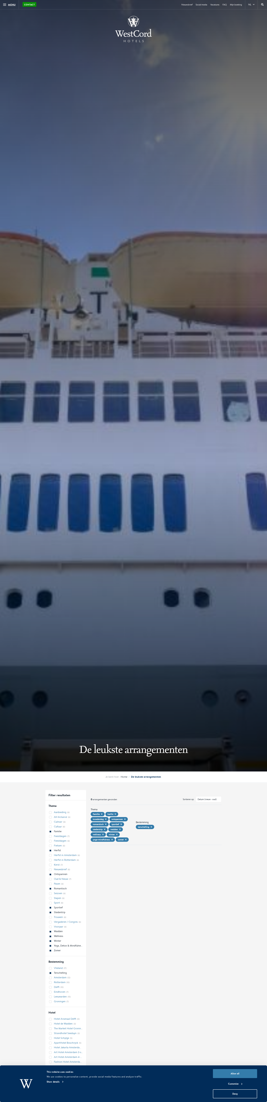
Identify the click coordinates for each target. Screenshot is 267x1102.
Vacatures (214, 4)
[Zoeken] (262, 4)
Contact (29, 4)
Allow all (235, 1073)
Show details (53, 1081)
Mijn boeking (236, 4)
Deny (235, 1093)
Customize (233, 1083)
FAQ (224, 4)
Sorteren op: (188, 799)
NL (249, 4)
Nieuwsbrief (187, 4)
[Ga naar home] (133, 29)
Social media (201, 4)
